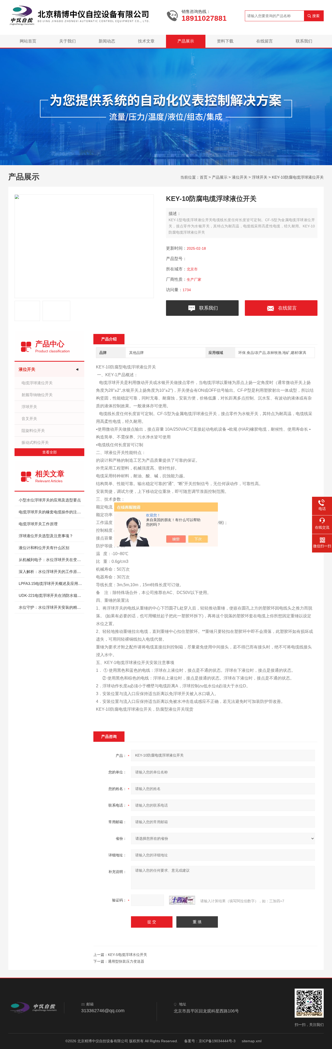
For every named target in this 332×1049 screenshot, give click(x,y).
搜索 (316, 16)
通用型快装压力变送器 (126, 961)
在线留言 (264, 41)
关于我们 (67, 41)
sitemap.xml (251, 1041)
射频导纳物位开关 (37, 395)
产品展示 (185, 41)
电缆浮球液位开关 (37, 383)
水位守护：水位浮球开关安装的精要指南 (51, 607)
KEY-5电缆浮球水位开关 (127, 955)
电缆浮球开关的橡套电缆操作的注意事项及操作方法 (51, 512)
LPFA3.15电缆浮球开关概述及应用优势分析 (51, 583)
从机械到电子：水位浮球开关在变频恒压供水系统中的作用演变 (51, 559)
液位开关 (239, 177)
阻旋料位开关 (33, 430)
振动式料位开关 (35, 442)
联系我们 (304, 41)
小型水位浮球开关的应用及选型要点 (50, 500)
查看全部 (49, 452)
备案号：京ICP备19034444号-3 (210, 1041)
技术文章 (146, 41)
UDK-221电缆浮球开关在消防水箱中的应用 (51, 595)
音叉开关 (29, 418)
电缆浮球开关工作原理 (38, 524)
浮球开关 (259, 177)
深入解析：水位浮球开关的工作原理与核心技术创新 (51, 571)
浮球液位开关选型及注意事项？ (46, 536)
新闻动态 (107, 41)
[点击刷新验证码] (182, 900)
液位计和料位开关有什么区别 (44, 548)
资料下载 (225, 41)
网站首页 (28, 41)
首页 (204, 177)
